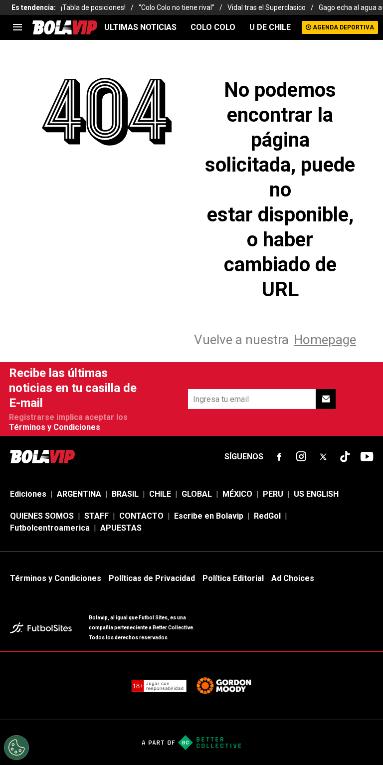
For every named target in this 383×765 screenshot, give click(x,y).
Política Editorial (233, 578)
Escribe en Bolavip (208, 516)
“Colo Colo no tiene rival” (176, 7)
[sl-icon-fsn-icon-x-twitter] (323, 457)
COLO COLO (213, 27)
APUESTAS (121, 528)
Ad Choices (292, 578)
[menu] (17, 27)
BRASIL (125, 494)
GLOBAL (197, 494)
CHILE (160, 494)
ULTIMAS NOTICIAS (140, 27)
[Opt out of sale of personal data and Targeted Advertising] (16, 747)
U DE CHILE (270, 27)
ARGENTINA (79, 494)
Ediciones (28, 494)
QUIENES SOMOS (42, 516)
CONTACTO (141, 516)
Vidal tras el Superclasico (266, 7)
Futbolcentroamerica (50, 528)
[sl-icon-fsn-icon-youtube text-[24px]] (367, 457)
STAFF (96, 516)
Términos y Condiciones (54, 427)
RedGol (267, 516)
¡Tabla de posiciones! (93, 7)
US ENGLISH (316, 494)
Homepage (325, 339)
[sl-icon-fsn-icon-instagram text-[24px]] (301, 457)
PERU (273, 494)
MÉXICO (237, 494)
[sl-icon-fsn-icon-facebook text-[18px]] (279, 457)
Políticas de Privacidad (152, 578)
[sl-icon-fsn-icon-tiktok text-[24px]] (345, 457)
